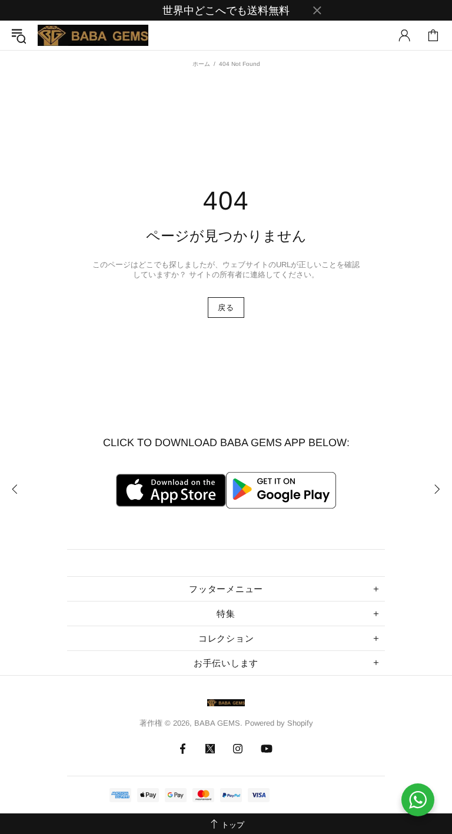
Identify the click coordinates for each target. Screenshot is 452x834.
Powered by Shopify (279, 723)
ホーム (201, 64)
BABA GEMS (93, 35)
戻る (226, 307)
